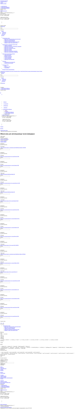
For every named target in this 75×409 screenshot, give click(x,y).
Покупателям (2, 373)
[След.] (0, 322)
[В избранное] (0, 150)
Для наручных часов (6, 325)
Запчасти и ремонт (3, 381)
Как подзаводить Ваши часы (5, 382)
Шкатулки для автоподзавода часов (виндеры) (12, 326)
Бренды (1, 372)
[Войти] (0, 84)
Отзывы (1, 369)
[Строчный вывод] (1, 142)
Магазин (1, 370)
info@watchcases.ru (3, 10)
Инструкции (2, 383)
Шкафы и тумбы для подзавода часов (11, 330)
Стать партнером (3, 368)
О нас (1, 366)
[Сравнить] (0, 151)
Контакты (2, 367)
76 (3, 323)
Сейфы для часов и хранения (9, 328)
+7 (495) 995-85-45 (3, 6)
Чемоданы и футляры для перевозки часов (11, 329)
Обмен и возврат (3, 376)
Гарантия (2, 380)
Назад (6, 110)
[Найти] (3, 30)
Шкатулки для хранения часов (9, 327)
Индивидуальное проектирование (6, 377)
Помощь (1, 378)
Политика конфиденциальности (6, 407)
